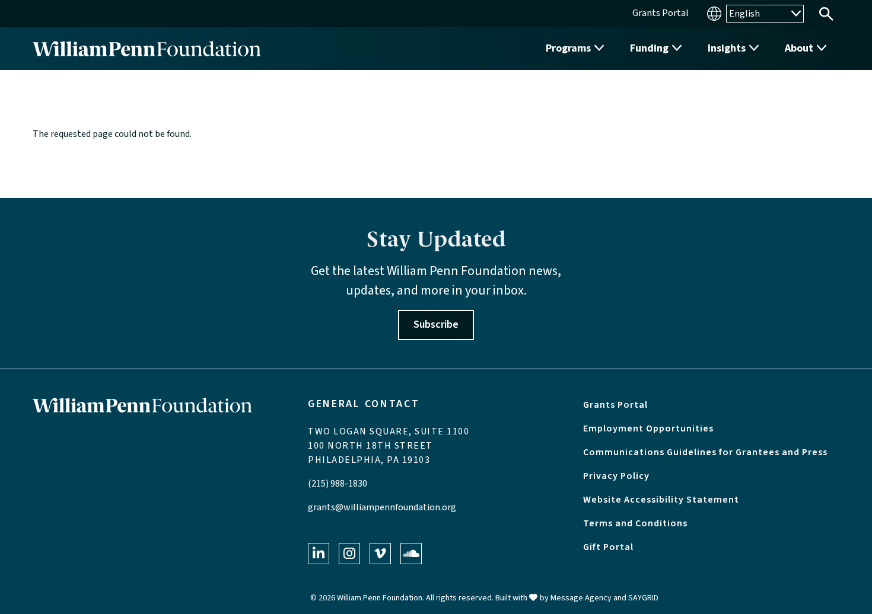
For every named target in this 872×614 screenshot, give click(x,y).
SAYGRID (643, 598)
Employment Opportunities (648, 428)
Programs (568, 48)
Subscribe (436, 324)
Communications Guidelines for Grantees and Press (705, 452)
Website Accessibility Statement (661, 499)
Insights (727, 48)
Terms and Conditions (635, 523)
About (799, 48)
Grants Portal (615, 404)
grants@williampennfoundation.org (382, 507)
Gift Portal (608, 547)
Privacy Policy (616, 475)
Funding (649, 48)
